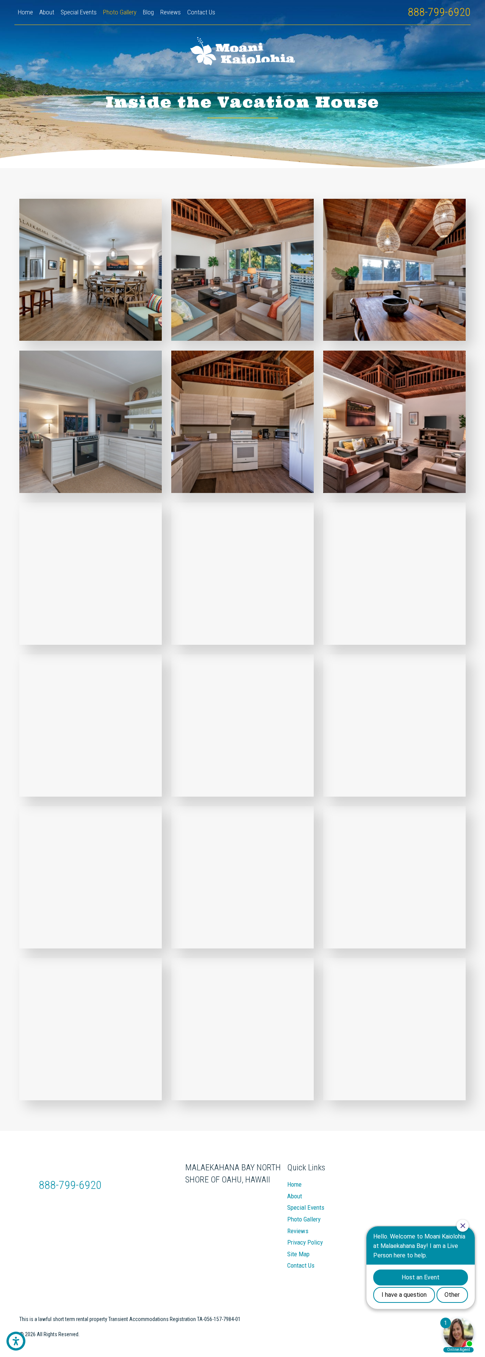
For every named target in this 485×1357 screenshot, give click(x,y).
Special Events (305, 1207)
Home (294, 1184)
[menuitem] (25, 12)
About (294, 1196)
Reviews (297, 1231)
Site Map (298, 1254)
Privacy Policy (305, 1242)
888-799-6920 (439, 12)
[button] (15, 1341)
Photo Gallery (304, 1219)
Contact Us (300, 1265)
